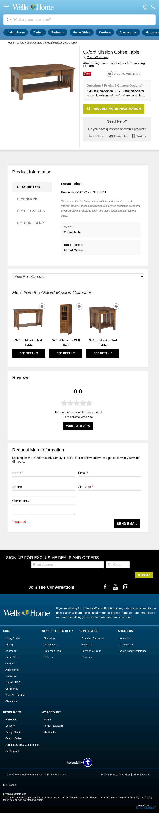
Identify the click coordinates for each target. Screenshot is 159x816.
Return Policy (31, 223)
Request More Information (117, 108)
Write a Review (78, 426)
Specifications (31, 211)
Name (17, 473)
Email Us (120, 136)
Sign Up (144, 575)
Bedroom (57, 32)
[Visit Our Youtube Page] (115, 587)
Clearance (11, 701)
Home (11, 42)
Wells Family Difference (133, 651)
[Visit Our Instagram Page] (125, 587)
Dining (38, 32)
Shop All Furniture (15, 695)
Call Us (98, 136)
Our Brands (11, 688)
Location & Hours (91, 651)
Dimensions (27, 199)
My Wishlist (50, 732)
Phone (17, 487)
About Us (125, 638)
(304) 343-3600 (102, 91)
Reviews (87, 657)
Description (28, 187)
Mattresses (11, 676)
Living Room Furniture (29, 42)
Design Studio (13, 732)
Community (126, 644)
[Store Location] (145, 7)
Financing (49, 638)
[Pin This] (87, 74)
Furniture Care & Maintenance (22, 744)
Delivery (10, 725)
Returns (48, 657)
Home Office (81, 32)
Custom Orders (13, 738)
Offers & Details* (142, 774)
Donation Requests (93, 638)
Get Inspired (12, 751)
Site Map (125, 774)
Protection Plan (52, 651)
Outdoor (105, 32)
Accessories (128, 32)
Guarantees (50, 644)
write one (87, 416)
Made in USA (12, 682)
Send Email (127, 523)
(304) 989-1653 (133, 91)
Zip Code (85, 487)
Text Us (141, 136)
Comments (21, 501)
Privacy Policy (109, 774)
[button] (6, 7)
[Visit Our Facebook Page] (105, 587)
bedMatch (11, 719)
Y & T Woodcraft (97, 57)
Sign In (48, 719)
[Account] (153, 7)
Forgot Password (53, 725)
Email (83, 473)
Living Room (16, 32)
